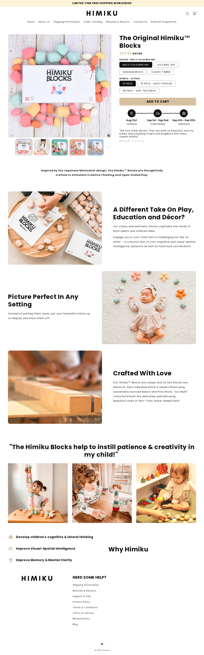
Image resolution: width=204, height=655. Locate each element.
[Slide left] (11, 147)
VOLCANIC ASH (166, 64)
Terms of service (83, 613)
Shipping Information (86, 585)
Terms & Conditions (85, 607)
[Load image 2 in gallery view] (42, 147)
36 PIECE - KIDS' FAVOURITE (139, 90)
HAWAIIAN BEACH (133, 72)
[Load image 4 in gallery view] (77, 147)
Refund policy (81, 618)
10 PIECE (127, 83)
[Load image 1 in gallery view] (24, 147)
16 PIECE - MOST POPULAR (156, 83)
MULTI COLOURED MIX (136, 64)
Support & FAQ (82, 596)
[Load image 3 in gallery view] (59, 147)
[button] (194, 13)
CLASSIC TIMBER (161, 72)
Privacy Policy (81, 601)
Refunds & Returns (84, 590)
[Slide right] (107, 147)
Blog (75, 624)
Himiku (106, 650)
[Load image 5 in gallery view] (95, 147)
